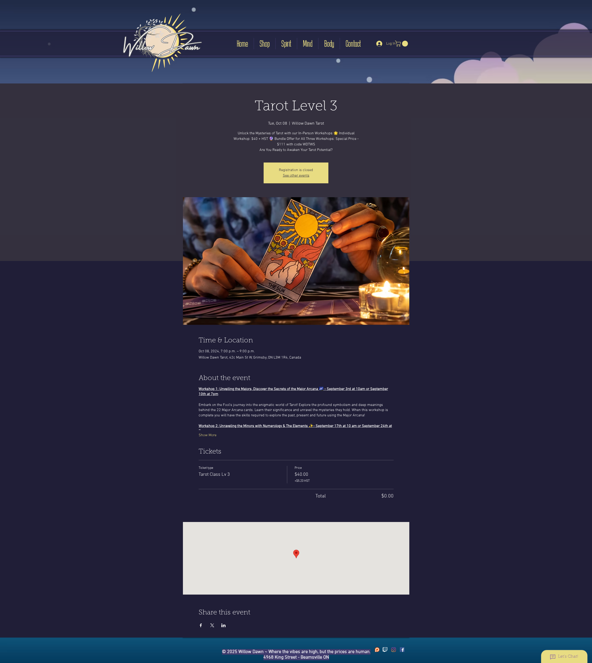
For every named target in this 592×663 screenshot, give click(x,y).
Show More (207, 435)
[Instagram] (393, 649)
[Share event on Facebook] (201, 625)
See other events (296, 175)
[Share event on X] (212, 625)
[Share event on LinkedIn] (223, 625)
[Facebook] (402, 649)
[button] (402, 43)
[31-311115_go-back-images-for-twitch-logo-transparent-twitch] (385, 649)
